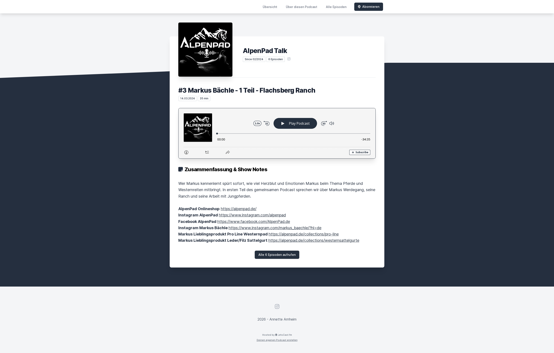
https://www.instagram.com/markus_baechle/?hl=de (275, 228)
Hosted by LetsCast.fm (277, 334)
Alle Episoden (336, 7)
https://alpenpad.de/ (238, 208)
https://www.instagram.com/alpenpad (252, 215)
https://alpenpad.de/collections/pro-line (304, 234)
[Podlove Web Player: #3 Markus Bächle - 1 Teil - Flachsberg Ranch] (277, 133)
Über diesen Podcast (301, 7)
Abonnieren (370, 6)
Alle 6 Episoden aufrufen (277, 254)
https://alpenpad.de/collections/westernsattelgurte (313, 240)
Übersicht (270, 7)
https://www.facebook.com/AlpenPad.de (253, 221)
